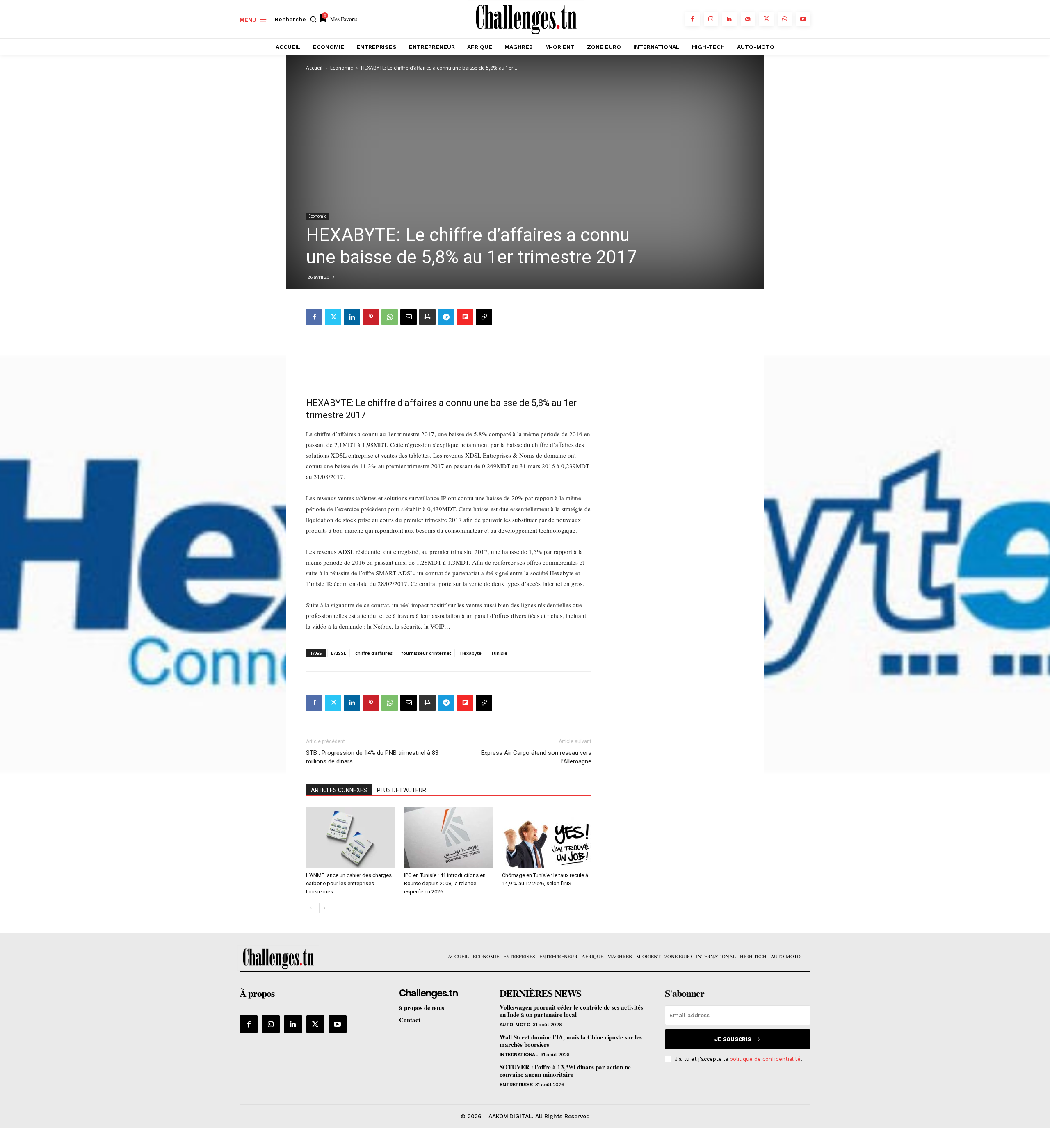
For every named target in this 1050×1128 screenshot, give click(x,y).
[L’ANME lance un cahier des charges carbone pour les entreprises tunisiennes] (350, 837)
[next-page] (324, 908)
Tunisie (499, 653)
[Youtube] (803, 19)
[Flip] (465, 317)
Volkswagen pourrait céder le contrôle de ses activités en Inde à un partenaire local (571, 1011)
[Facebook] (692, 19)
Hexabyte (471, 653)
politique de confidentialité (765, 1059)
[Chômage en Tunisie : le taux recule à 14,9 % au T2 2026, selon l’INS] (546, 837)
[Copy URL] (484, 317)
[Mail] (748, 19)
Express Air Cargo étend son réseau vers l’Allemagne (536, 757)
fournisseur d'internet (426, 653)
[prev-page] (311, 908)
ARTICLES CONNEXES (339, 790)
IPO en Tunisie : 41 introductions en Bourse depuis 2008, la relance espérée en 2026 (445, 883)
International (519, 1054)
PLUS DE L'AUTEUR (401, 790)
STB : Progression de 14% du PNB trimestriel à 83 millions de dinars (372, 757)
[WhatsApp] (785, 19)
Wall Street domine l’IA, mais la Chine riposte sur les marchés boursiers (571, 1040)
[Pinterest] (371, 317)
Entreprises (516, 1084)
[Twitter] (766, 19)
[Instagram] (711, 19)
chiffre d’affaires (374, 653)
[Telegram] (446, 317)
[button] (297, 19)
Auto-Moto (515, 1025)
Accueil (314, 67)
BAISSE (338, 653)
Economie (341, 67)
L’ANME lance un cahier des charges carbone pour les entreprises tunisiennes (349, 883)
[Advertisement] (448, 358)
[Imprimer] (427, 317)
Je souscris (732, 1039)
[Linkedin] (729, 19)
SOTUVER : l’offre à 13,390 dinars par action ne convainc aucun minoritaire (565, 1070)
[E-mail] (408, 317)
